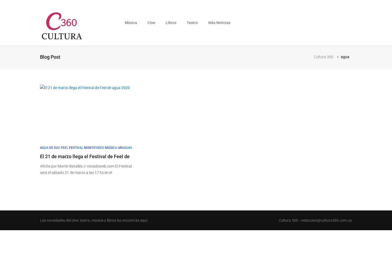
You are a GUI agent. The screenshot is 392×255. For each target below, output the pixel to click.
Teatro (192, 23)
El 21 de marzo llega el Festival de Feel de (85, 156)
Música (131, 23)
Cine (151, 23)
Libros (171, 23)
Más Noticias (219, 23)
